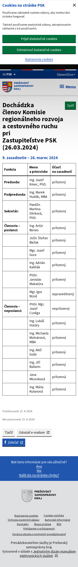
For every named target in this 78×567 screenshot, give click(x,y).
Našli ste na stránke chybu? (39, 475)
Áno (39, 466)
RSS (59, 524)
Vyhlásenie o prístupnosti (39, 528)
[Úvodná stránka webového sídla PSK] (18, 87)
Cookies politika (54, 515)
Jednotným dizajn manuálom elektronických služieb (48, 553)
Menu (70, 87)
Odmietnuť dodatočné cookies (39, 50)
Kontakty (23, 524)
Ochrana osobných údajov (23, 520)
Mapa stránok (42, 524)
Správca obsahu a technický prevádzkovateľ (39, 534)
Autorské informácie (57, 520)
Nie (39, 471)
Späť (70, 105)
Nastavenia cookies (39, 59)
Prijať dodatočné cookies (39, 39)
